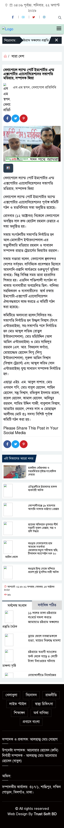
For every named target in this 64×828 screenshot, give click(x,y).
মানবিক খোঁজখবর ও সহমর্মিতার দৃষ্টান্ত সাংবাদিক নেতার (42, 471)
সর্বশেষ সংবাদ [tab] (17, 605)
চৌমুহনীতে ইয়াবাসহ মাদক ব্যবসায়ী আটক (42, 488)
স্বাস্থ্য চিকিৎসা (44, 704)
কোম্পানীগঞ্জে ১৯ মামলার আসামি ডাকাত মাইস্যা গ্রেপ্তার (43, 507)
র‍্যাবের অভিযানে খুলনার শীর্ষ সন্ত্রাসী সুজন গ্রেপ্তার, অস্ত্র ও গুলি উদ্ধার (43, 528)
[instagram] (44, 17)
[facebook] (13, 17)
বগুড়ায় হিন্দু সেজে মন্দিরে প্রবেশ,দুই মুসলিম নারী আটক (43, 570)
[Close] (53, 41)
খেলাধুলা (11, 695)
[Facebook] (7, 118)
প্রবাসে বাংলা (31, 722)
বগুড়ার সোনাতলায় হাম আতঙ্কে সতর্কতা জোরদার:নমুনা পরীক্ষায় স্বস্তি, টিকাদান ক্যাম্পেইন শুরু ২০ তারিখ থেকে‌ (31, 550)
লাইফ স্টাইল (17, 704)
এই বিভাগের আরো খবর (18, 458)
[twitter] (34, 17)
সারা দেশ (18, 56)
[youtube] (24, 17)
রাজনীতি (51, 695)
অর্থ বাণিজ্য (41, 713)
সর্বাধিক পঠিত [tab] (47, 605)
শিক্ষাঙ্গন (19, 713)
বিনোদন (31, 695)
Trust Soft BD (45, 814)
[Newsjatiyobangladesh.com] (7, 29)
